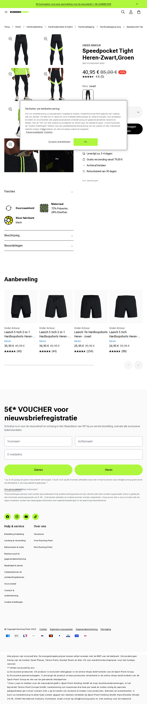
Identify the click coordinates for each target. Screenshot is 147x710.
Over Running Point (43, 540)
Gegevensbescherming (87, 629)
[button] (6, 12)
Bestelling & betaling (14, 534)
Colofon (43, 629)
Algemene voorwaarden (61, 629)
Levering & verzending (15, 540)
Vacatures (39, 534)
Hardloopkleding (34, 27)
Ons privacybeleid (12, 489)
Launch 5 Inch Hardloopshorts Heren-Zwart (123, 334)
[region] (73, 125)
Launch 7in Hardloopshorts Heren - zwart (91, 334)
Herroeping (106, 629)
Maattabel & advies (13, 565)
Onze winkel (10, 584)
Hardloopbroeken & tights (60, 27)
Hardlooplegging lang (110, 27)
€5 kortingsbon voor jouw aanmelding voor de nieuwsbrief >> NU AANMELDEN (73, 4)
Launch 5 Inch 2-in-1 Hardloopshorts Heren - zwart (53, 334)
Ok (85, 142)
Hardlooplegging (86, 27)
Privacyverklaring (34, 132)
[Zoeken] (123, 12)
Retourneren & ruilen (14, 547)
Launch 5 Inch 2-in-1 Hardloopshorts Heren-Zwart (18, 334)
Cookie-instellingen (13, 602)
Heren (18, 27)
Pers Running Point (43, 547)
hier (44, 129)
